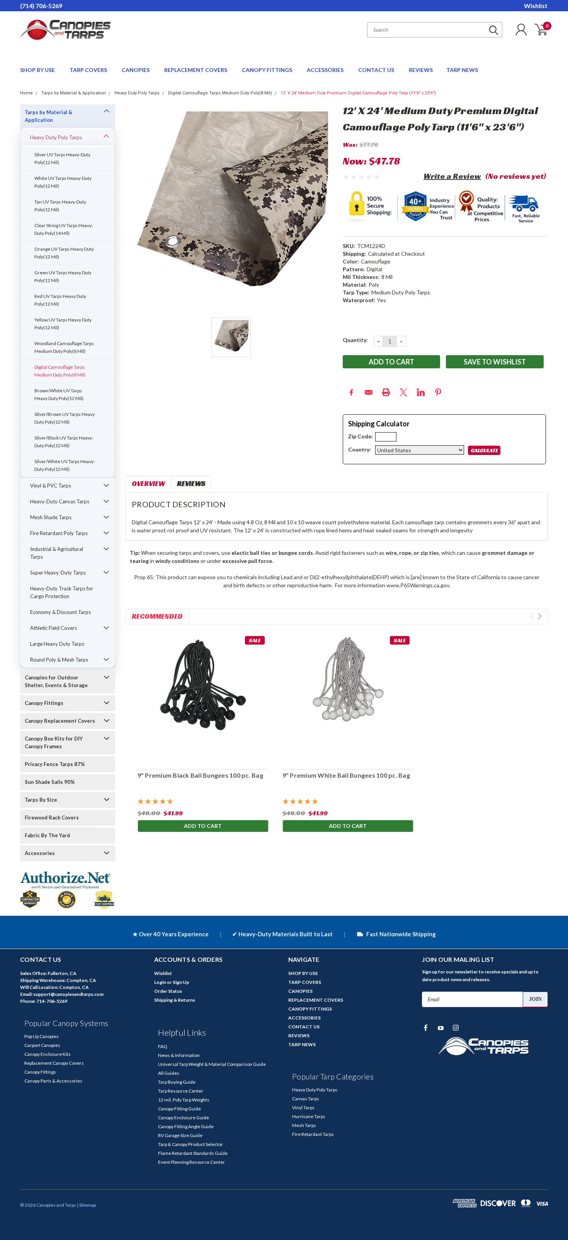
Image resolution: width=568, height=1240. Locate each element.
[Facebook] (351, 392)
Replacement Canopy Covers (54, 1063)
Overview (148, 483)
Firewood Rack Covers (52, 817)
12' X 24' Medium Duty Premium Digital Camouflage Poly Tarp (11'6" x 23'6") (358, 93)
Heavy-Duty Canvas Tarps (59, 501)
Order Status (168, 991)
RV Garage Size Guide (180, 1135)
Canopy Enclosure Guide (183, 1117)
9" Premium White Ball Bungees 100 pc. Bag (346, 775)
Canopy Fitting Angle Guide (186, 1126)
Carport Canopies (42, 1045)
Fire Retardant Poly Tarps (59, 533)
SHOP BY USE (38, 70)
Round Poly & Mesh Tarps (59, 660)
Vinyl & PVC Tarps (50, 485)
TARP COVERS (89, 70)
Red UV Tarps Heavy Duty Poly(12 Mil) (60, 300)
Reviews (191, 483)
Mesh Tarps (304, 1125)
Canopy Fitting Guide (179, 1109)
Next (539, 616)
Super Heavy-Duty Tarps (58, 573)
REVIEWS (421, 70)
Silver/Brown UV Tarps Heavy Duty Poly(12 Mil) (64, 418)
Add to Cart (203, 826)
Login (160, 982)
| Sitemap (86, 1205)
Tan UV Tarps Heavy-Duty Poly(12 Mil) (60, 205)
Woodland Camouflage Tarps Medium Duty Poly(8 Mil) (64, 347)
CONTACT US (376, 70)
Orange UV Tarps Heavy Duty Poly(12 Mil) (64, 253)
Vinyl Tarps (303, 1107)
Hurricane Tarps (308, 1116)
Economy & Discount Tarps (60, 612)
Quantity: (355, 340)
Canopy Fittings (44, 703)
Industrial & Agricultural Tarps (56, 553)
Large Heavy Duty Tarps (57, 644)
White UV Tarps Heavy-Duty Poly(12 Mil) (63, 182)
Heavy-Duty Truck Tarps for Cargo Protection (61, 592)
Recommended (157, 616)
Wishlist (536, 5)
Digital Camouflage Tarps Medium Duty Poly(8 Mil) (220, 93)
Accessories (40, 853)
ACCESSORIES (326, 70)
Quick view (202, 697)
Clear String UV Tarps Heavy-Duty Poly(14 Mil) (63, 229)
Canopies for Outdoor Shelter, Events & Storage (56, 681)
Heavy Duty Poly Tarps (137, 93)
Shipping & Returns (174, 1000)
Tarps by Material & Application (73, 93)
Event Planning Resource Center (191, 1162)
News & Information (179, 1055)
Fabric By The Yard (47, 835)
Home (26, 93)
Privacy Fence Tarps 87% (55, 764)
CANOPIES (136, 70)
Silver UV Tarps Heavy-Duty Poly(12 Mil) (62, 158)
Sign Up (181, 982)
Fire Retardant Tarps (313, 1134)
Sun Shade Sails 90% (50, 782)
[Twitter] (403, 392)
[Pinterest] (438, 392)
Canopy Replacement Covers (60, 721)
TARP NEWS (462, 70)
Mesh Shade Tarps (50, 517)
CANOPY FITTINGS (267, 70)
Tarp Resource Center (180, 1091)
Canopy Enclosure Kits (47, 1054)
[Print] (386, 392)
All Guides (168, 1073)
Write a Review (452, 176)
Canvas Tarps (305, 1098)
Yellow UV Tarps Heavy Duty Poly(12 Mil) (63, 323)
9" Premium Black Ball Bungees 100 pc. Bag (200, 775)
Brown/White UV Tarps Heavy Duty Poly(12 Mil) (58, 394)
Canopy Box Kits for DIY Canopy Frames (54, 742)
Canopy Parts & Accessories (53, 1081)
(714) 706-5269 (41, 5)
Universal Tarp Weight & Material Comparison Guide (212, 1064)
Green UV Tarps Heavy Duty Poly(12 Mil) (63, 276)
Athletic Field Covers (53, 628)
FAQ (162, 1046)
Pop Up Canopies (41, 1036)
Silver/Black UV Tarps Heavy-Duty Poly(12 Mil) (64, 441)
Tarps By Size (41, 800)
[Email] (368, 392)
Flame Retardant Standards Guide (193, 1153)
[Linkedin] (421, 392)
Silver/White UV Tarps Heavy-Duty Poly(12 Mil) (64, 465)
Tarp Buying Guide (177, 1082)
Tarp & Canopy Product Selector (190, 1144)
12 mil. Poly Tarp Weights (183, 1100)
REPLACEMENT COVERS (196, 70)
